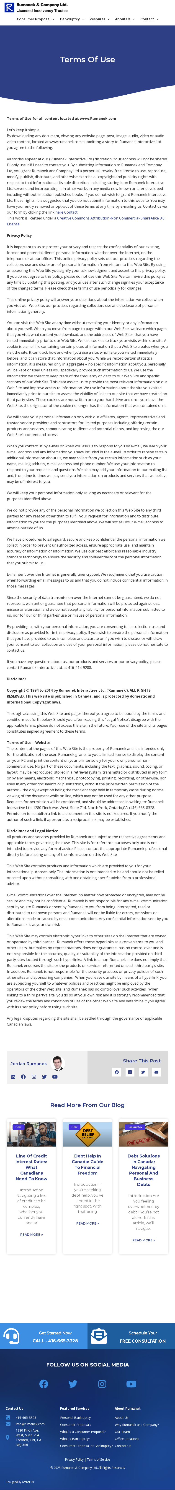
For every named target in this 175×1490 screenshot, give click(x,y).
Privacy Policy (74, 1459)
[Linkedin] (12, 1076)
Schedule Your (143, 1333)
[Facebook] (23, 1076)
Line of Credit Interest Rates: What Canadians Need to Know (31, 1167)
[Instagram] (33, 1076)
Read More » (31, 1235)
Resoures (97, 19)
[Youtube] (54, 1076)
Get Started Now (55, 1333)
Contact (147, 19)
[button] (116, 1072)
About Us (123, 19)
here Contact (66, 212)
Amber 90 (28, 1482)
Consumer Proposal (33, 19)
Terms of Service (98, 1459)
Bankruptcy (70, 19)
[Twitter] (44, 1076)
